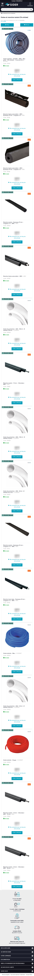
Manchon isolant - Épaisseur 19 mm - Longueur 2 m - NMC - (13, 223)
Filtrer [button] (7, 25)
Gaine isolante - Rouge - (13, 760)
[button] (17, 1)
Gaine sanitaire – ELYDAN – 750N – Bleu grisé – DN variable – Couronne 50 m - (14, 60)
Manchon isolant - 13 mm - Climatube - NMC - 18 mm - (14, 867)
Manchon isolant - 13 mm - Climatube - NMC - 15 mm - (14, 813)
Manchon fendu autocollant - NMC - (14, 276)
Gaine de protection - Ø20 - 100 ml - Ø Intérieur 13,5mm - (14, 437)
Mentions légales (5, 974)
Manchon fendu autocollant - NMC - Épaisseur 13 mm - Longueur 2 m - (14, 114)
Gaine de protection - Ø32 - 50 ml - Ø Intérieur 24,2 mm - (13, 491)
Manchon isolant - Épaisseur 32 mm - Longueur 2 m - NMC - (13, 546)
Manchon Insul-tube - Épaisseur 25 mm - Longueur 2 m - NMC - (14, 600)
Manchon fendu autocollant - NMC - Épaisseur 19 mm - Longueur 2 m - (14, 168)
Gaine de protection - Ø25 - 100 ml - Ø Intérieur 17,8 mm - (14, 329)
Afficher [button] (27, 25)
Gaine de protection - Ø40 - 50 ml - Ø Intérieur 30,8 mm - (14, 706)
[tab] (17, 948)
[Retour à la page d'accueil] (11, 4)
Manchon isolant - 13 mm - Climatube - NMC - (14, 383)
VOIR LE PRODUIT (17, 79)
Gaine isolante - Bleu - (12, 653)
